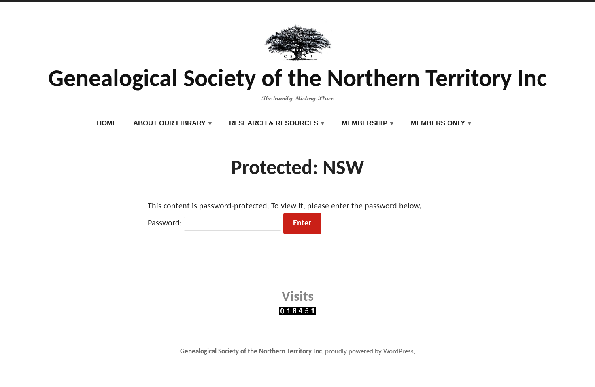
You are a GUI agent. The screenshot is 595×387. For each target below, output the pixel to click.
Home (107, 123)
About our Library (169, 123)
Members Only (438, 123)
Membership (364, 123)
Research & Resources (273, 123)
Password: (166, 223)
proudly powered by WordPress (369, 352)
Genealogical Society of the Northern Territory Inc (297, 80)
